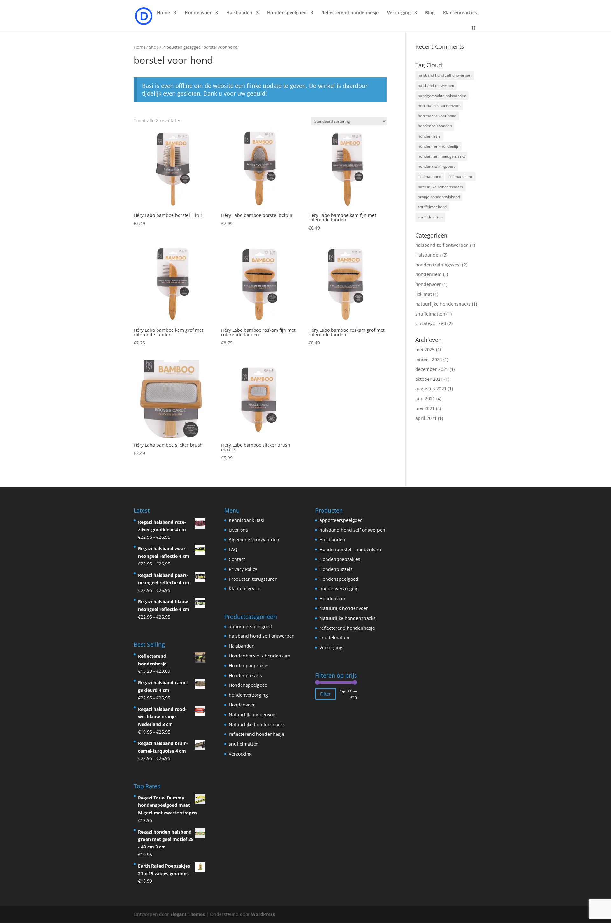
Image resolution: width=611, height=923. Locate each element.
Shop (154, 47)
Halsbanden (428, 255)
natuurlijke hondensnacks (440, 186)
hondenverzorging (248, 695)
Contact (237, 559)
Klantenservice (244, 589)
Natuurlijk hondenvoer (253, 715)
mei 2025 (425, 349)
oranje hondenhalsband (439, 197)
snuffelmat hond (432, 206)
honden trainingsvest (436, 166)
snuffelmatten (430, 217)
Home (163, 13)
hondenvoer (428, 284)
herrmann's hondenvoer (439, 105)
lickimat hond (429, 176)
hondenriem (428, 274)
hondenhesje (429, 136)
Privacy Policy (243, 569)
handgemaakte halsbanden (442, 95)
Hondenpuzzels (245, 675)
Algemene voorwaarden (254, 539)
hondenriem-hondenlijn (438, 146)
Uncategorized (430, 323)
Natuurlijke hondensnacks (257, 724)
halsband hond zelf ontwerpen (444, 75)
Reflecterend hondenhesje (350, 13)
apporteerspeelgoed (250, 626)
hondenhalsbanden (435, 126)
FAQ (233, 549)
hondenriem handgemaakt (441, 156)
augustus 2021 (430, 389)
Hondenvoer (242, 705)
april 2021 (426, 418)
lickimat (423, 294)
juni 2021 (425, 398)
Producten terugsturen (253, 579)
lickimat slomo (460, 176)
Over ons (238, 530)
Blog (430, 13)
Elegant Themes (187, 914)
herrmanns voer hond (437, 115)
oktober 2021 (429, 379)
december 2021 (431, 369)
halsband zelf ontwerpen (442, 245)
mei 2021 (425, 408)
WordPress (263, 914)
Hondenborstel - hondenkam (259, 656)
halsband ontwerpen (436, 85)
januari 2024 (428, 359)
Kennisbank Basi (246, 520)
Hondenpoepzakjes (249, 666)
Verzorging (240, 754)
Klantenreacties (460, 13)
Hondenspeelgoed (248, 685)
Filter (325, 694)
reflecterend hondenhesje (256, 734)
